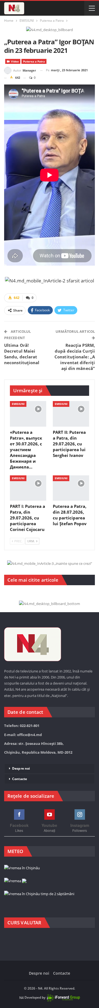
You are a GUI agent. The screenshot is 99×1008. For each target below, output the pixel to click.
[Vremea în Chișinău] (22, 868)
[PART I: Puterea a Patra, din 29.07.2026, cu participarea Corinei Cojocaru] (28, 488)
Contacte (19, 779)
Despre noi (21, 768)
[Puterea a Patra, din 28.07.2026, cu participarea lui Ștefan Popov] (71, 488)
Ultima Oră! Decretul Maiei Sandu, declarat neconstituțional (22, 353)
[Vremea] (15, 881)
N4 (21, 997)
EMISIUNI (18, 404)
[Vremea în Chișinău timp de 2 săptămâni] (39, 894)
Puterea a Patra (34, 61)
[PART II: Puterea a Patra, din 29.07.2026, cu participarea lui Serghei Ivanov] (71, 413)
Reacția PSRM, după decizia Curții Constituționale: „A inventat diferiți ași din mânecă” (74, 356)
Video (14, 61)
